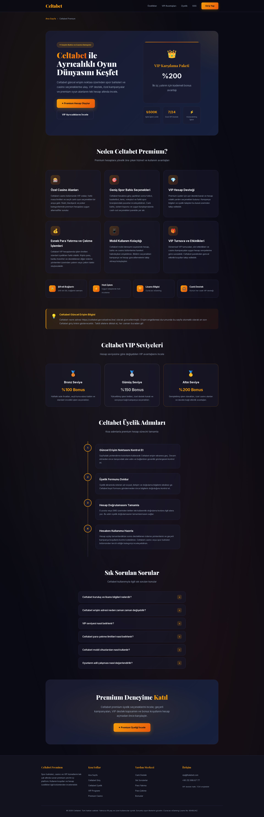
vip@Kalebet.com (190, 775)
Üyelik (184, 6)
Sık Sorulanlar (141, 780)
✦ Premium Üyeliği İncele (132, 727)
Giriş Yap (210, 6)
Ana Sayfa (51, 18)
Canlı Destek (141, 775)
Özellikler (152, 6)
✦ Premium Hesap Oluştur (76, 103)
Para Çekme (140, 791)
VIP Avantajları (169, 6)
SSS (194, 6)
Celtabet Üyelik (95, 785)
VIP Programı (94, 791)
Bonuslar (139, 796)
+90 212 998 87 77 (191, 780)
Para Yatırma (140, 785)
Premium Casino (95, 796)
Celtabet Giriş (94, 780)
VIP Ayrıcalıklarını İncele (75, 114)
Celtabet (54, 6)
